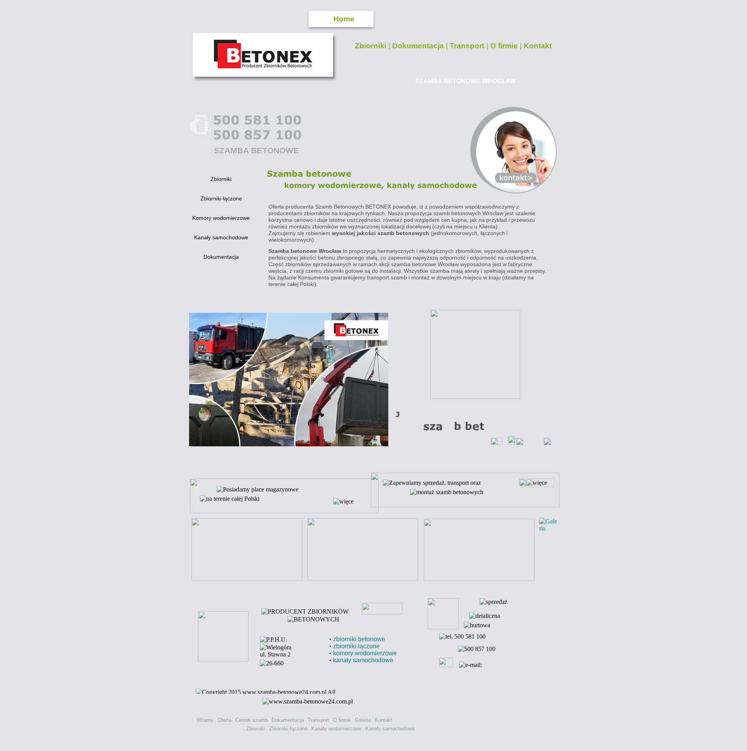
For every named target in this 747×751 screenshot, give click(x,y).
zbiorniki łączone (356, 646)
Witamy (205, 720)
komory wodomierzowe (365, 653)
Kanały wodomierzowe (336, 729)
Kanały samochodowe (390, 729)
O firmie (505, 46)
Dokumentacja (419, 46)
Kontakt (538, 46)
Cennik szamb (251, 720)
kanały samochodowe (363, 660)
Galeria (363, 720)
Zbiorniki (371, 46)
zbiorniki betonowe (359, 639)
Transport (468, 46)
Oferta (224, 720)
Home (343, 19)
